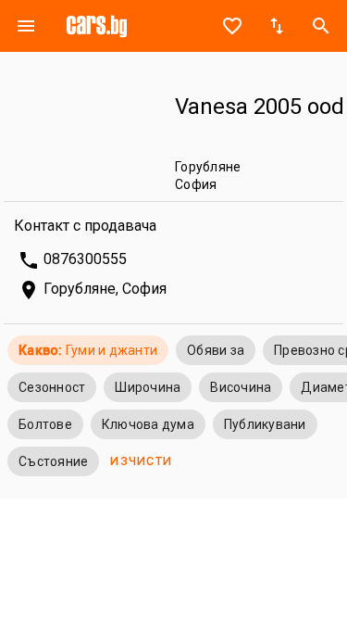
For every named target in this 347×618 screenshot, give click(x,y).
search (321, 26)
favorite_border (232, 26)
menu (26, 26)
